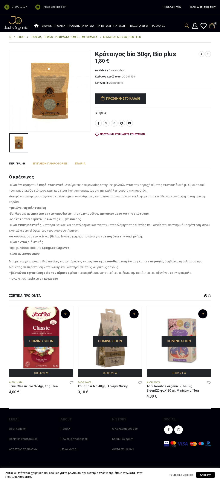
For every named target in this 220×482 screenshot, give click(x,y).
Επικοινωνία (68, 449)
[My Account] (194, 26)
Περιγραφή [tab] (17, 163)
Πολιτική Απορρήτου (74, 438)
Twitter (106, 123)
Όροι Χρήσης (17, 428)
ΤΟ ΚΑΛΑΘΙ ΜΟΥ (171, 7)
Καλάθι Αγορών (122, 438)
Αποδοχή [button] (205, 474)
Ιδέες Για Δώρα (139, 25)
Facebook (98, 123)
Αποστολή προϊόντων (23, 449)
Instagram (178, 429)
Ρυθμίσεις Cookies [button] (181, 474)
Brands (46, 25)
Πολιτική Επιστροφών (23, 438)
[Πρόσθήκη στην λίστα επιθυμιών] (71, 382)
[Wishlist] (203, 26)
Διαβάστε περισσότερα (65, 314)
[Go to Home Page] (10, 37)
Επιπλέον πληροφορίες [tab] (50, 163)
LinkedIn (114, 123)
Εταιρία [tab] (80, 163)
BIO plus (100, 113)
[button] (206, 295)
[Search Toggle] (186, 25)
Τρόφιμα (59, 25)
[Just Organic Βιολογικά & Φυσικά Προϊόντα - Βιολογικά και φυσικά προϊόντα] (16, 23)
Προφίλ (65, 428)
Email (129, 123)
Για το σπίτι (120, 25)
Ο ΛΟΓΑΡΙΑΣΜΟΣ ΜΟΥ (203, 7)
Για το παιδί (104, 25)
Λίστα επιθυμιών (123, 449)
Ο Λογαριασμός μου (125, 428)
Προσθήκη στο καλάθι (123, 98)
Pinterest (121, 123)
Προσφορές (158, 25)
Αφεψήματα (116, 82)
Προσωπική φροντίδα (81, 25)
